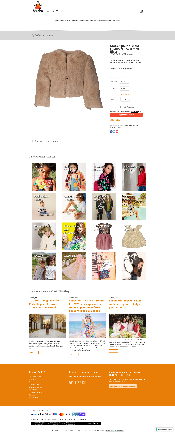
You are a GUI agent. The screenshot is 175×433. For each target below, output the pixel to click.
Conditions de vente (35, 392)
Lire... (32, 352)
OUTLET (75, 21)
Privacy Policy (110, 430)
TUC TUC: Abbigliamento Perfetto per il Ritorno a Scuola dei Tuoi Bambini (44, 304)
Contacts (32, 395)
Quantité (114, 99)
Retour (31, 382)
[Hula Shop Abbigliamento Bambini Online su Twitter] (71, 383)
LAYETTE (116, 21)
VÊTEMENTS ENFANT (88, 21)
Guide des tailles (34, 384)
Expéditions (33, 390)
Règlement (32, 379)
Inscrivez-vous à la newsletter (123, 386)
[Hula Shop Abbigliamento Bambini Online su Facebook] (75, 383)
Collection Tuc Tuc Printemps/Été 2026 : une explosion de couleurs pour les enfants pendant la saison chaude (87, 305)
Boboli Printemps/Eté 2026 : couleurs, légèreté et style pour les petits (125, 304)
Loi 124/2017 (33, 398)
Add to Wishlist (115, 120)
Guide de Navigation (35, 387)
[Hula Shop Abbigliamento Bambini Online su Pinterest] (79, 383)
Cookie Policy (119, 430)
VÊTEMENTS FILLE (104, 21)
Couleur (114, 82)
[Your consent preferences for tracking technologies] (164, 429)
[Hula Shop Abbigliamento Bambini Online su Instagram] (83, 383)
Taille (113, 88)
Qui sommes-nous (35, 377)
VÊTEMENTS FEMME (62, 21)
